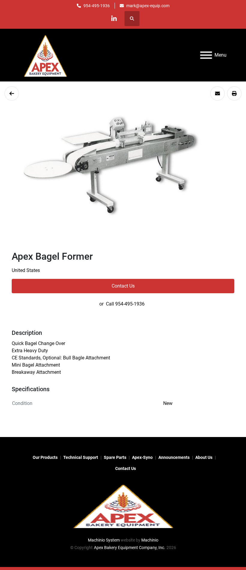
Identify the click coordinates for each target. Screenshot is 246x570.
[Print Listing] (234, 93)
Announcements (174, 457)
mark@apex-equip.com (148, 5)
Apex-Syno (142, 457)
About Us (203, 457)
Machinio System (104, 540)
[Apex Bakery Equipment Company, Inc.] (123, 505)
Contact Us (123, 286)
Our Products (45, 457)
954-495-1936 (96, 5)
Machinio (149, 540)
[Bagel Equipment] (11, 93)
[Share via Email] (217, 93)
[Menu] (206, 55)
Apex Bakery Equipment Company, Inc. (129, 547)
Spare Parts (115, 457)
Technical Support (80, 457)
